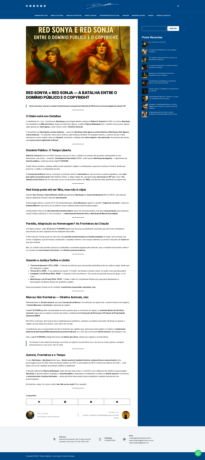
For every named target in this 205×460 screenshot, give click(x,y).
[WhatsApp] (91, 402)
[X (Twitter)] (30, 6)
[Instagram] (34, 6)
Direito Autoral (57, 15)
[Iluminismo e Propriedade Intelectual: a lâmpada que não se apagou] (145, 75)
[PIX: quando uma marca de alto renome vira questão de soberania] (145, 60)
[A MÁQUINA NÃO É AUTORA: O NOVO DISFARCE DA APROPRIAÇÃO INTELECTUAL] (145, 114)
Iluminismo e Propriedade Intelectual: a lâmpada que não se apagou (161, 74)
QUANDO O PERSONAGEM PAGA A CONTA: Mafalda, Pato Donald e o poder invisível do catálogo (163, 106)
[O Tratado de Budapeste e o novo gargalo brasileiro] (145, 52)
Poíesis (150, 15)
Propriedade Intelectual (110, 15)
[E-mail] (117, 402)
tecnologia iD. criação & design (63, 456)
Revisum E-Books (138, 15)
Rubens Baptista (41, 15)
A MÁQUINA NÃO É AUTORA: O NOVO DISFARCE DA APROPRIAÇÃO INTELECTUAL (163, 113)
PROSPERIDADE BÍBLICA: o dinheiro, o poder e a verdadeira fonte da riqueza (163, 97)
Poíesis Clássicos (163, 15)
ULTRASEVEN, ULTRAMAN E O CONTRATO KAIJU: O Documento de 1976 (162, 82)
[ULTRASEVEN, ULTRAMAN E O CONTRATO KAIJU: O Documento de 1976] (145, 83)
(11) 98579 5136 (110, 440)
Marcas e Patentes (74, 15)
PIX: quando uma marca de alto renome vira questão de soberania (163, 58)
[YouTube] (41, 6)
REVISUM (126, 15)
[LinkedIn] (37, 6)
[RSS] (45, 6)
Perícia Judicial (91, 15)
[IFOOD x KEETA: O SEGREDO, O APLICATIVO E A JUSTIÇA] (145, 91)
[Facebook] (27, 6)
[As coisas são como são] (145, 44)
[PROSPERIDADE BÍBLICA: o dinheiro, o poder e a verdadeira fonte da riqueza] (145, 99)
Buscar (173, 28)
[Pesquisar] (178, 6)
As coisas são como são (157, 42)
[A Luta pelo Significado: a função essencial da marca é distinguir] (145, 68)
